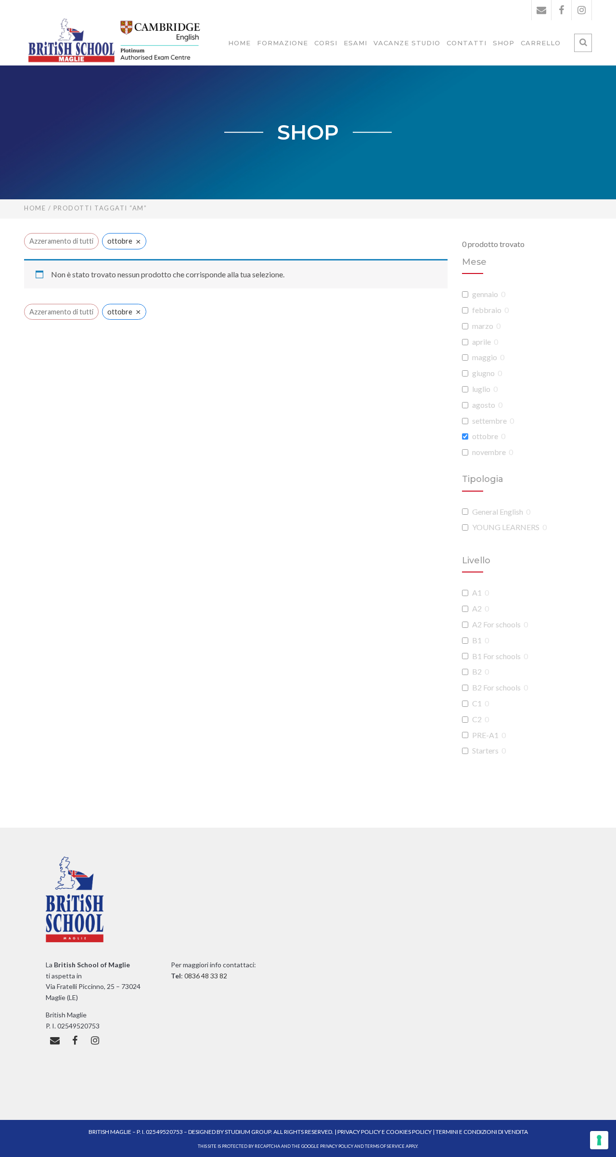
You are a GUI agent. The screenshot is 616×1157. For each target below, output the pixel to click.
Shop (503, 43)
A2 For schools (496, 624)
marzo (482, 325)
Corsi (325, 43)
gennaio (485, 294)
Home (239, 43)
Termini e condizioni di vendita (482, 1131)
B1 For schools (496, 656)
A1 (477, 592)
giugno (483, 372)
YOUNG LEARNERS (505, 527)
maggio (484, 357)
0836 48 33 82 (205, 976)
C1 (477, 703)
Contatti (467, 43)
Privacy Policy (359, 1131)
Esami (355, 43)
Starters (485, 750)
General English (497, 511)
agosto (483, 404)
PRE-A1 (485, 735)
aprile (481, 341)
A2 (477, 608)
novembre (489, 451)
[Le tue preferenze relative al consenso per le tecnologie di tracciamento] (599, 1140)
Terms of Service (385, 1146)
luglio (481, 388)
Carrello (541, 43)
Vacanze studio (406, 43)
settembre (489, 420)
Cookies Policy (409, 1131)
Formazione (282, 43)
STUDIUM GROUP (248, 1131)
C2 (477, 719)
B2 (477, 671)
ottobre (485, 436)
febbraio (486, 309)
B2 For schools (496, 687)
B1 (477, 640)
